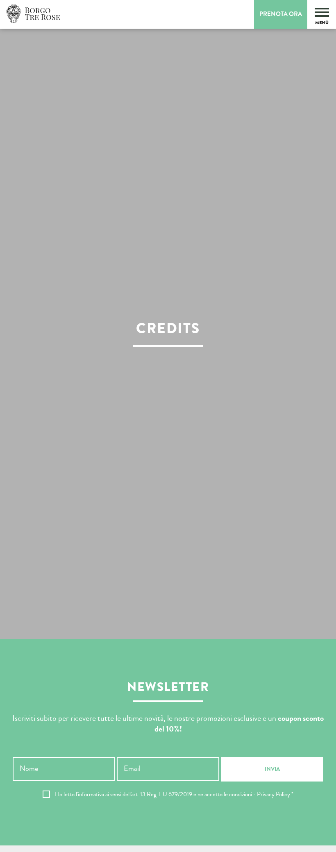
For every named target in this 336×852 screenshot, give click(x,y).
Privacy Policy (273, 794)
